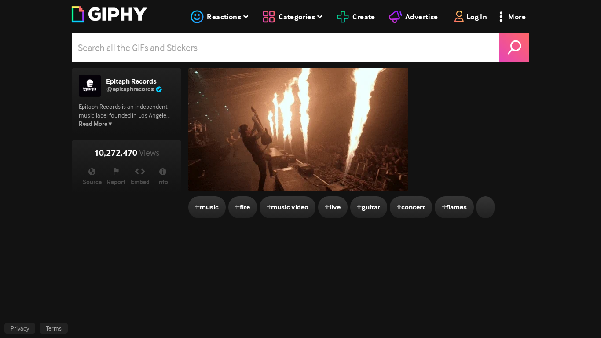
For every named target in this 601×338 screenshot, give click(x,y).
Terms (54, 328)
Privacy (20, 328)
